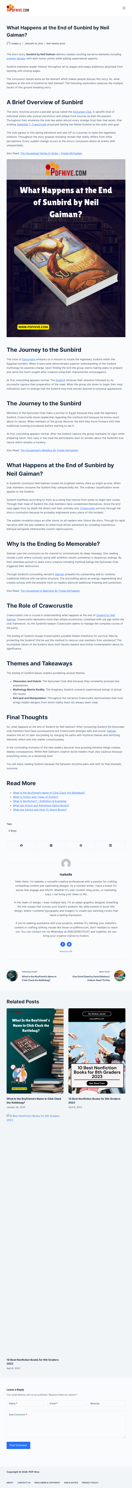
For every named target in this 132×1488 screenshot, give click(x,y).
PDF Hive (34, 1471)
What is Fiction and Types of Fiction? (35, 797)
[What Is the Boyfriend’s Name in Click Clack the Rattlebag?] (35, 1051)
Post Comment (18, 1445)
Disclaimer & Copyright (47, 1482)
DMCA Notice (71, 1482)
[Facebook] (21, 845)
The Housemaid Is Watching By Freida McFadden (50, 590)
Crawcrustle (87, 508)
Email (54, 1403)
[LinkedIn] (110, 845)
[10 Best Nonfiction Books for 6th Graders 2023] (35, 1234)
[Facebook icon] (62, 944)
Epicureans (28, 359)
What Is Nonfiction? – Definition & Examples (39, 801)
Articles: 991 (66, 951)
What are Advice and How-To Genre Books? (40, 809)
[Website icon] (69, 944)
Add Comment (18, 1414)
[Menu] (124, 8)
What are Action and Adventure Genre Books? (41, 805)
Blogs (13, 830)
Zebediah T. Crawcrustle (32, 124)
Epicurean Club (82, 111)
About (10, 1482)
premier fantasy (16, 58)
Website (94, 1403)
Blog (62, 43)
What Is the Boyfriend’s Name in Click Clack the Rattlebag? (49, 792)
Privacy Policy (90, 1482)
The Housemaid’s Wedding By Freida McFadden (49, 450)
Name (13, 1403)
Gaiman (59, 574)
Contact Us (24, 1482)
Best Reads (53, 43)
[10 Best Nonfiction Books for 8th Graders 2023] (96, 1051)
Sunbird (60, 380)
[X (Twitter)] (51, 845)
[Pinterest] (81, 845)
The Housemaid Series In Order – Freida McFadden (51, 153)
